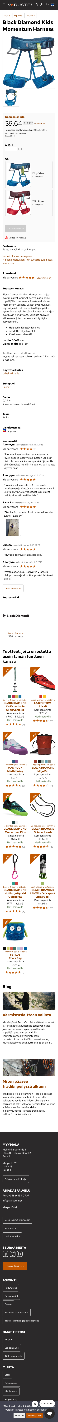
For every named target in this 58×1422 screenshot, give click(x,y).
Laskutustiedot (12, 1236)
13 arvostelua (43, 278)
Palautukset (11, 1287)
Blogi (7, 1374)
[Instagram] (12, 1254)
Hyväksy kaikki (35, 1415)
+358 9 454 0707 (18, 1195)
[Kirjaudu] (41, 5)
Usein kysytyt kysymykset (17, 1219)
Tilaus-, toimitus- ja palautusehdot (22, 1320)
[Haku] (37, 5)
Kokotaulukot (11, 1382)
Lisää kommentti (13, 588)
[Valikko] (4, 5)
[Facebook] (5, 1254)
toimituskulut (40, 123)
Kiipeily (18, 15)
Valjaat (31, 15)
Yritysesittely (11, 1399)
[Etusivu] (21, 5)
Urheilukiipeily (11, 373)
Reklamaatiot (11, 1295)
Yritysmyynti (11, 1228)
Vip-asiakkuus (12, 1347)
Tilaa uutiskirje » (14, 1266)
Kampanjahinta (14, 117)
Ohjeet (8, 1304)
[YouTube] (20, 1254)
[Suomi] (53, 5)
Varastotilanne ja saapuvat (18, 256)
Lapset (6, 387)
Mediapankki (11, 1391)
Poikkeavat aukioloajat (16, 1179)
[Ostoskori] (47, 5)
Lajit (7, 15)
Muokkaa (19, 1415)
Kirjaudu (9, 1339)
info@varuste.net (12, 1200)
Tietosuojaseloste (13, 1355)
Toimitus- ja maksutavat (16, 1312)
